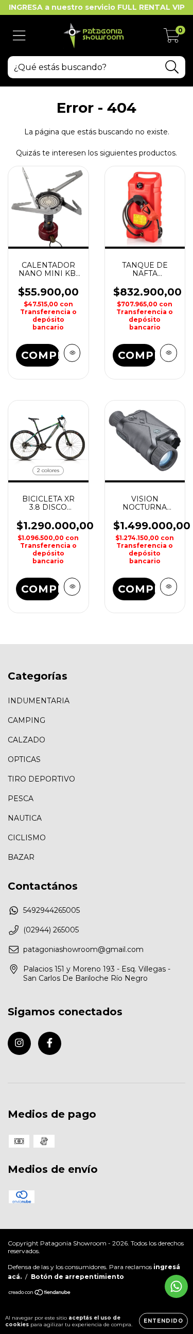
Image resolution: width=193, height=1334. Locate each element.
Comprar (137, 355)
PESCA (20, 798)
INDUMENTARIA (38, 700)
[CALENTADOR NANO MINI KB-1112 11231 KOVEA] (72, 353)
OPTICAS (24, 759)
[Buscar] (172, 67)
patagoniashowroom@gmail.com (83, 949)
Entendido (163, 1321)
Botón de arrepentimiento (77, 1276)
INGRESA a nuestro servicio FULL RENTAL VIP (97, 7)
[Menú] (19, 36)
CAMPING (26, 720)
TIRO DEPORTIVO (41, 779)
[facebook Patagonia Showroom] (49, 1043)
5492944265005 (51, 910)
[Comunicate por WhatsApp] (176, 1286)
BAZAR (21, 857)
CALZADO (26, 739)
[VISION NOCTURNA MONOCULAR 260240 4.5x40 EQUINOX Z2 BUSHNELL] (168, 587)
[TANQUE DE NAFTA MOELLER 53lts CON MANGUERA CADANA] (168, 353)
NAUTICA (25, 818)
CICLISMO (27, 837)
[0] (171, 38)
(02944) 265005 (51, 929)
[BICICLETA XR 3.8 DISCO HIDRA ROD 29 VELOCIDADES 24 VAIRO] (72, 587)
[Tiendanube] (40, 1293)
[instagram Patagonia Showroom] (19, 1043)
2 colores (48, 470)
